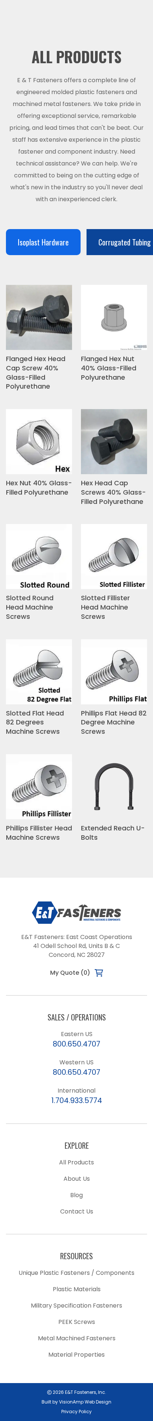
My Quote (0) (70, 972)
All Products (76, 1162)
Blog (76, 1195)
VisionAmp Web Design (85, 1402)
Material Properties (76, 1354)
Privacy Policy (76, 1411)
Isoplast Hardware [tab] (43, 242)
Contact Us (76, 1211)
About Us (77, 1178)
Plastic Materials (77, 1289)
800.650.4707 (76, 1044)
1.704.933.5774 (76, 1100)
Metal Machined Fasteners (76, 1338)
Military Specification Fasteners (76, 1305)
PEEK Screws (76, 1322)
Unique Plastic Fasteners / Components (76, 1273)
